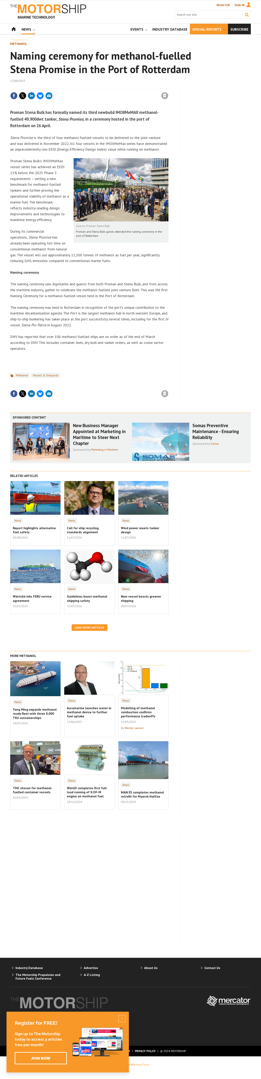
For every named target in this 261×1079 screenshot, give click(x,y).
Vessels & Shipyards (45, 375)
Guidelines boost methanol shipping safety (87, 598)
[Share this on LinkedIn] (31, 95)
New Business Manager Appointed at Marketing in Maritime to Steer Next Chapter (99, 434)
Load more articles (89, 627)
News (17, 520)
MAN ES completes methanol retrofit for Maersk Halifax (142, 794)
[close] (168, 87)
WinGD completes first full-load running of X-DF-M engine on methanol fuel (87, 792)
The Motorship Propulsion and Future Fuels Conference (37, 976)
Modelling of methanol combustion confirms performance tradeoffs (138, 712)
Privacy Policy (145, 1051)
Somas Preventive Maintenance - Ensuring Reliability (215, 431)
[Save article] (164, 95)
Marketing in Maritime (104, 449)
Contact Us (212, 968)
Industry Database (29, 968)
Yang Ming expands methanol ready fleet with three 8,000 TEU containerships (35, 713)
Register (223, 5)
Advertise (91, 968)
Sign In (239, 5)
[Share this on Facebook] (14, 95)
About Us (151, 968)
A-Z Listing (92, 975)
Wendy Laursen (134, 728)
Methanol (18, 44)
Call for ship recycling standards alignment (83, 530)
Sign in (117, 87)
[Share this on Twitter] (22, 95)
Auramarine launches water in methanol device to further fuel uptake (89, 712)
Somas (215, 444)
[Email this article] (49, 95)
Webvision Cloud (140, 1064)
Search (246, 14)
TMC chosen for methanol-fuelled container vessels (32, 790)
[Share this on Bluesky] (40, 95)
